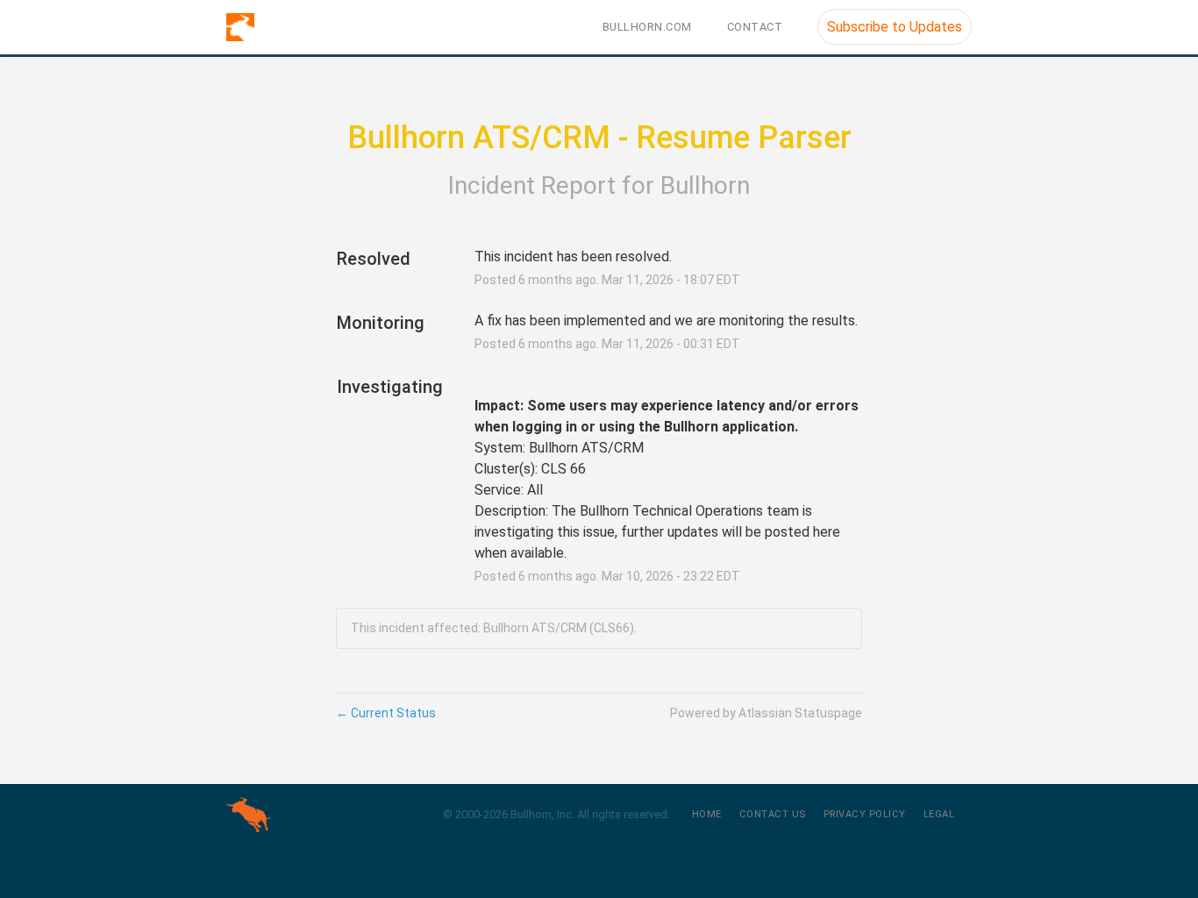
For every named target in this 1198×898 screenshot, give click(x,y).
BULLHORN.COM (647, 26)
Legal (939, 814)
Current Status (386, 713)
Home (707, 814)
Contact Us (772, 814)
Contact (755, 26)
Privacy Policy (865, 814)
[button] (894, 27)
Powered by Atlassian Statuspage (766, 713)
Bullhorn (705, 185)
